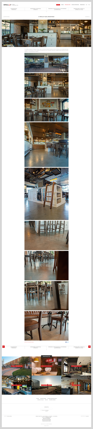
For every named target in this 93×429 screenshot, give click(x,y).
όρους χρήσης (47, 410)
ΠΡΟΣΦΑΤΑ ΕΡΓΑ (67, 4)
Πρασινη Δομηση (43, 398)
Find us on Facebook (46, 418)
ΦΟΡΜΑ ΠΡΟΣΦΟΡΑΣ (75, 4)
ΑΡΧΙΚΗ (62, 4)
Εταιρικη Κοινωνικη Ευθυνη (52, 398)
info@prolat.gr (48, 417)
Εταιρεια (37, 398)
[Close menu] (46, 12)
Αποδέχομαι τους (45, 410)
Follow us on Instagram (46, 419)
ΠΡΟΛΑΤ (7, 4)
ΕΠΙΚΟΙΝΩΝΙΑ (82, 4)
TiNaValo (58, 4)
